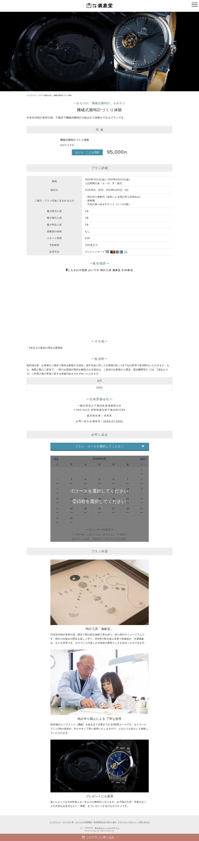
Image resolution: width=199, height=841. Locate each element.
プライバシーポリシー (127, 822)
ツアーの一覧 (68, 822)
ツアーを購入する (45, 95)
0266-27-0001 (113, 421)
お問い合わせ (144, 822)
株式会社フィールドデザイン (107, 828)
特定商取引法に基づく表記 (105, 822)
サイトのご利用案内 (83, 822)
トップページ (31, 95)
